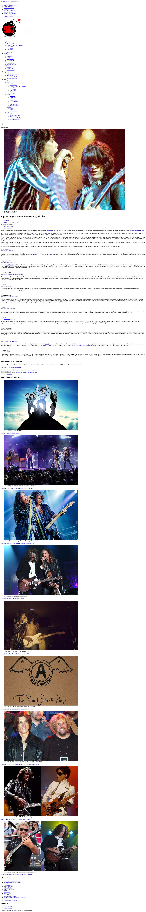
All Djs (8, 42)
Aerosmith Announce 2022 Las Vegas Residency (12, 598)
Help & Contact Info (12, 74)
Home (5, 39)
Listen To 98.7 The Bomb (10, 13)
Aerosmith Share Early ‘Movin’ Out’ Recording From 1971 (15, 654)
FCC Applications (8, 888)
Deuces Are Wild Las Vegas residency (83, 345)
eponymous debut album (138, 230)
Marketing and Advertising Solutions (12, 882)
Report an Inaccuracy (9, 889)
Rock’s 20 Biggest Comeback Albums (10, 433)
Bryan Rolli (3, 222)
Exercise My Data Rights (10, 896)
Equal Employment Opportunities (12, 881)
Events (5, 71)
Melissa (11, 48)
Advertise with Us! (8, 16)
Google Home (10, 59)
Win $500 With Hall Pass (10, 5)
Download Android (11, 64)
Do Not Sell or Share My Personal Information (15, 897)
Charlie (11, 46)
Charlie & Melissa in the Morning (15, 45)
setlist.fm (47, 344)
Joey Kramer (49, 254)
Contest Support (10, 70)
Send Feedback (10, 75)
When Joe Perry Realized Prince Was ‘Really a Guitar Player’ (15, 819)
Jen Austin (9, 52)
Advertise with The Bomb (13, 76)
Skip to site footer (14, 1)
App (5, 61)
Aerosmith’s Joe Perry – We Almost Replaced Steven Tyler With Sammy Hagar (20, 764)
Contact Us (6, 72)
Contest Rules (10, 68)
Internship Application (12, 78)
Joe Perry (45, 233)
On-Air (5, 41)
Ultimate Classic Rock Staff (14, 367)
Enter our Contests (8, 12)
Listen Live (9, 55)
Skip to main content (5, 1)
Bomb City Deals (8, 6)
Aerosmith (50, 230)
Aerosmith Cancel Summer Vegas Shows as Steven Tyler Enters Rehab (18, 543)
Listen (5, 53)
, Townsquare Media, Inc (17, 910)
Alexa (8, 57)
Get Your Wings (7, 319)
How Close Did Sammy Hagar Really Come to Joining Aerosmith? (17, 874)
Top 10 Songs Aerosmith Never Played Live (26, 372)
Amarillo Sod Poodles (9, 8)
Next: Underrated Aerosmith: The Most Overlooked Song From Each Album (19, 370)
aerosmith (9, 374)
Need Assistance (8, 885)
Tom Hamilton (35, 254)
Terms (5, 890)
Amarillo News (7, 9)
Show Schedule (10, 44)
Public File (6, 883)
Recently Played (11, 60)
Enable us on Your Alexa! (10, 14)
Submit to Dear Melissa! (9, 10)
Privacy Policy (7, 893)
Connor (8, 50)
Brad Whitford (9, 265)
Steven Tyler (33, 233)
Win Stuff (6, 65)
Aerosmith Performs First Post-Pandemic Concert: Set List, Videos (16, 488)
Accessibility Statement (9, 894)
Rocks (5, 351)
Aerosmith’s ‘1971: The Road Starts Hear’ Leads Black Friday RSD (17, 709)
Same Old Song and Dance (18, 255)
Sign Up (9, 67)
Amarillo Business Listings (10, 900)
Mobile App (9, 56)
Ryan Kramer (10, 49)
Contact (5, 899)
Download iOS (10, 63)
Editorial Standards (8, 886)
